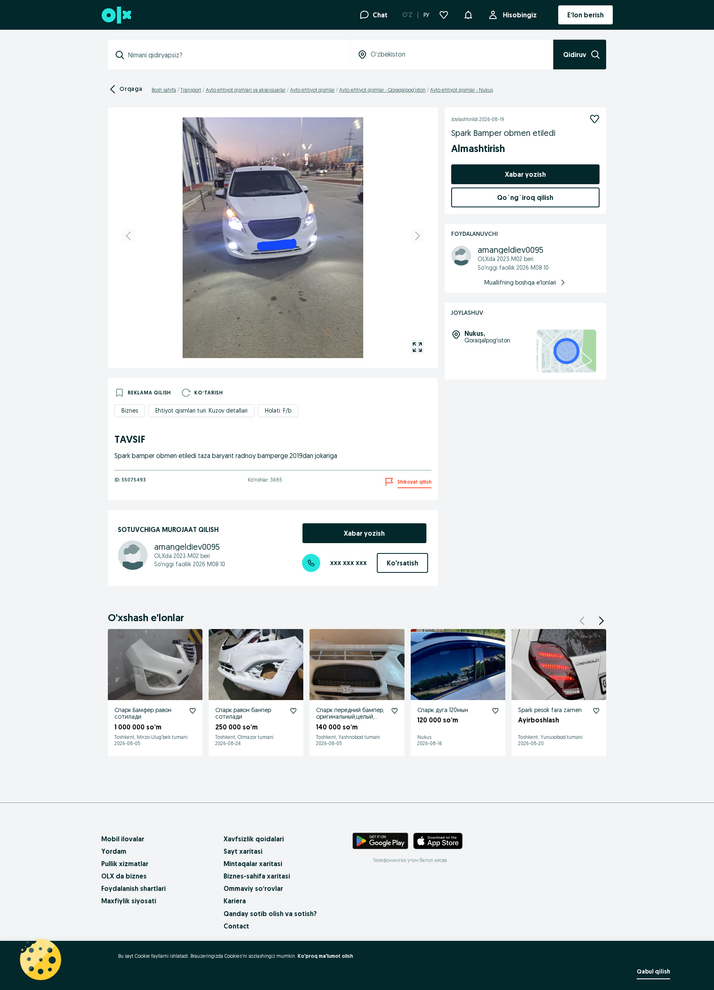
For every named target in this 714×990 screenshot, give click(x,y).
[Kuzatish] (595, 119)
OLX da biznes (124, 876)
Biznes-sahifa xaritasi (257, 876)
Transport (191, 90)
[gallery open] (417, 347)
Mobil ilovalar (122, 839)
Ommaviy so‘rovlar (253, 888)
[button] (468, 14)
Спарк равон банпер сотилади (243, 713)
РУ (426, 15)
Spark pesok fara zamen (550, 710)
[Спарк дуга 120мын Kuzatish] (495, 710)
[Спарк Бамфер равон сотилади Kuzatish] (192, 710)
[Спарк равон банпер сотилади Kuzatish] (293, 710)
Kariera (235, 901)
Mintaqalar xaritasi (253, 863)
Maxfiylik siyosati (128, 901)
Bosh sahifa (164, 90)
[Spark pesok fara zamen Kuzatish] (596, 710)
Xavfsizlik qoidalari (254, 839)
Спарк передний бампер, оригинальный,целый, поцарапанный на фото (350, 717)
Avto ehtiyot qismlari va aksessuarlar (246, 90)
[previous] (128, 236)
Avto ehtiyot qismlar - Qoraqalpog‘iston (382, 90)
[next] (417, 236)
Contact (236, 926)
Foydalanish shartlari (133, 888)
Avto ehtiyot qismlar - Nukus (461, 90)
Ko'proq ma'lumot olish (325, 956)
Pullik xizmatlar (124, 863)
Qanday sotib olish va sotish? (270, 913)
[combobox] (234, 55)
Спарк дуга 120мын (442, 710)
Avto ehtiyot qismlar (312, 90)
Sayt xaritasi (243, 851)
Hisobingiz (520, 15)
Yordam (113, 851)
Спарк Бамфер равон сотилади (142, 713)
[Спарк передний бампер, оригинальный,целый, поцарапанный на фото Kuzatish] (394, 710)
